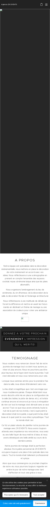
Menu (46, 4)
